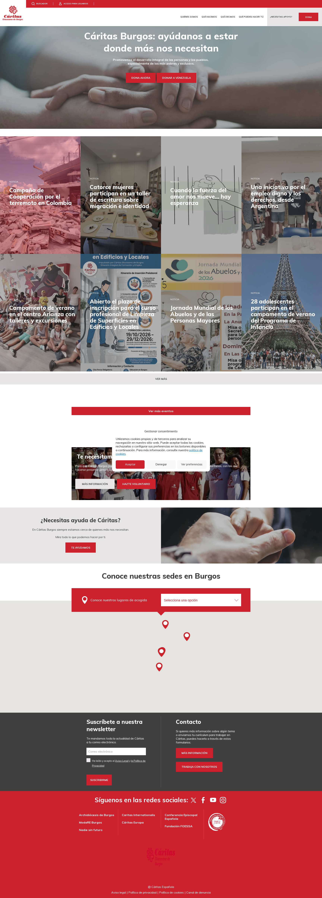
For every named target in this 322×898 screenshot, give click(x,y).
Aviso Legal (122, 760)
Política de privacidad (142, 892)
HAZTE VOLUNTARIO (136, 483)
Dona (308, 17)
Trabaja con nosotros (199, 766)
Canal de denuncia (198, 892)
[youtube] (213, 800)
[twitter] (193, 800)
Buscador (42, 3)
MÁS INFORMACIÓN (95, 483)
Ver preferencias (191, 464)
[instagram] (223, 800)
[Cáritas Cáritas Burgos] (13, 13)
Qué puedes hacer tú (251, 16)
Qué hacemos (209, 16)
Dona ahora (140, 78)
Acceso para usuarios (76, 3)
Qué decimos (228, 16)
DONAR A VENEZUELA (176, 78)
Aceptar (130, 464)
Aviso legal (118, 892)
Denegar (161, 464)
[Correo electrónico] (116, 751)
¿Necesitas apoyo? (281, 16)
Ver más (161, 379)
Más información (194, 753)
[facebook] (203, 800)
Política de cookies (171, 892)
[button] (161, 652)
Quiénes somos (189, 16)
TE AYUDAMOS (80, 547)
